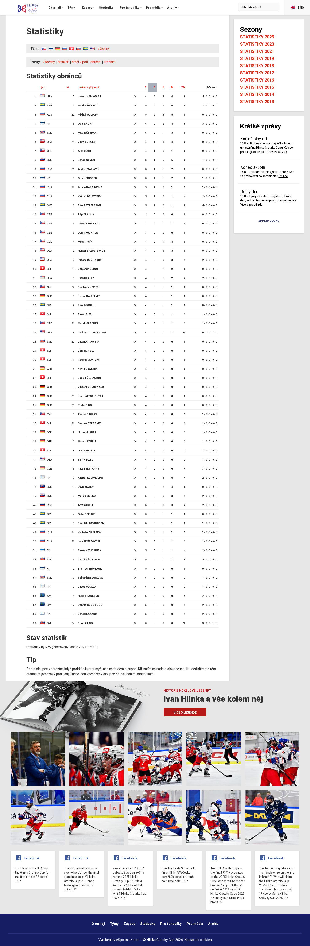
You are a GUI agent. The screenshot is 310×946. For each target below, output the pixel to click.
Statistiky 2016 (257, 80)
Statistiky (147, 924)
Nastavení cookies (198, 940)
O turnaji (98, 924)
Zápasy (129, 924)
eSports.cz (124, 940)
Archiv (213, 924)
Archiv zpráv (268, 221)
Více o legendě (185, 712)
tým (42, 87)
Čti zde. (283, 176)
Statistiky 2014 (257, 94)
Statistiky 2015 (257, 87)
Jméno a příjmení (88, 87)
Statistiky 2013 (257, 101)
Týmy (114, 924)
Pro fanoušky (171, 924)
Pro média (195, 924)
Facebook (32, 858)
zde (284, 152)
